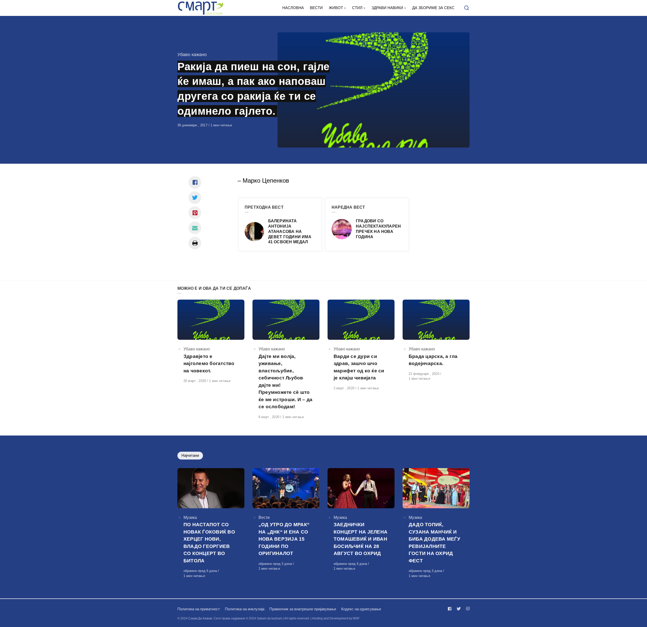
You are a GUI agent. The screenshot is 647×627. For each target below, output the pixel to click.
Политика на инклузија (244, 609)
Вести (264, 517)
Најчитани (190, 455)
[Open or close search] (467, 8)
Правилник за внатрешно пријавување (302, 609)
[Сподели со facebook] (195, 182)
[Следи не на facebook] (450, 609)
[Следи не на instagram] (467, 609)
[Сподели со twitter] (195, 197)
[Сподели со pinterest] (195, 212)
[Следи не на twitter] (459, 609)
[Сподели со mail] (195, 228)
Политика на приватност (198, 609)
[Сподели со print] (195, 243)
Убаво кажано (192, 54)
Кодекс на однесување (361, 609)
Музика (190, 517)
